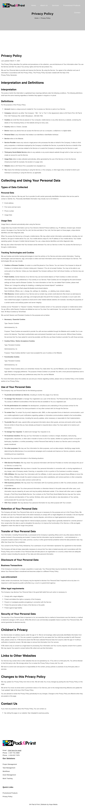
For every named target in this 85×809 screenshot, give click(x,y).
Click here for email (14, 750)
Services (55, 5)
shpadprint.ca (41, 166)
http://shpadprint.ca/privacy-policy (38, 713)
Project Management (10, 764)
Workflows (6, 771)
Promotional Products (71, 5)
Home (33, 5)
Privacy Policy (7, 796)
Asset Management (9, 775)
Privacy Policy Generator (9, 75)
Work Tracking (8, 778)
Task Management (9, 768)
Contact (77, 12)
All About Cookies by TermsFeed (15, 311)
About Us (44, 5)
